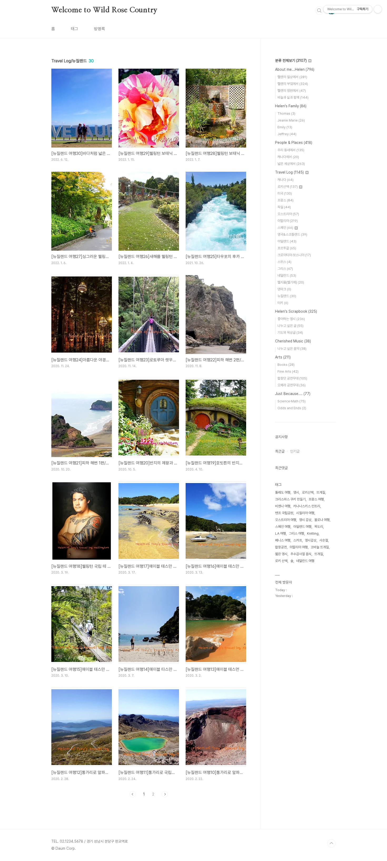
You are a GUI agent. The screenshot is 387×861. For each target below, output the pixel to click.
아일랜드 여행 (302, 527)
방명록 (99, 28)
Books (286, 365)
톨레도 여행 (282, 492)
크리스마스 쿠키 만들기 (290, 499)
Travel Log (289, 172)
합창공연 (281, 547)
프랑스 (285, 200)
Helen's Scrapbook (296, 311)
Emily (284, 127)
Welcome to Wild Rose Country (104, 10)
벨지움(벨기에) (290, 282)
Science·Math (291, 401)
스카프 (297, 540)
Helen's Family (290, 106)
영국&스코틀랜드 (292, 234)
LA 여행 (280, 533)
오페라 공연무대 (291, 385)
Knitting (313, 533)
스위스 (284, 262)
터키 (282, 303)
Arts (283, 357)
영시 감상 (305, 520)
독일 (284, 207)
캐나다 (285, 180)
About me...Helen (294, 69)
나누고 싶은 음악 (291, 349)
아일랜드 (286, 241)
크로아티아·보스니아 (294, 255)
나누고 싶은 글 (290, 326)
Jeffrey (286, 134)
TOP (331, 843)
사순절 (323, 540)
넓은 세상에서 (291, 164)
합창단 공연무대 (292, 378)
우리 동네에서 (290, 150)
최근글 (280, 451)
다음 (165, 794)
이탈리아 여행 (299, 547)
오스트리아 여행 (285, 520)
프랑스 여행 (316, 499)
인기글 (295, 451)
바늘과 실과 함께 (293, 97)
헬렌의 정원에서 (291, 91)
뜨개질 (318, 554)
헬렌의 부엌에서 (292, 84)
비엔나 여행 (282, 506)
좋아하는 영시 (291, 319)
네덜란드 (286, 275)
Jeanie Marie (291, 120)
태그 (74, 28)
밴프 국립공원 (284, 513)
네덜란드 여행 (305, 561)
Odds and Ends (291, 408)
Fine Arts (288, 371)
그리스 (285, 269)
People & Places (293, 142)
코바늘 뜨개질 (320, 547)
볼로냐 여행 (322, 520)
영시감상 (310, 540)
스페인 (285, 228)
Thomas (286, 113)
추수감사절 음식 (300, 554)
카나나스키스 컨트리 (306, 506)
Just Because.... (292, 394)
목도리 (318, 527)
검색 (319, 10)
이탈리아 (287, 221)
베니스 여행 (282, 540)
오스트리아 (288, 214)
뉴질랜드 (286, 296)
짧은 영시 (281, 554)
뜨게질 (320, 492)
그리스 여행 (296, 533)
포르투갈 (286, 248)
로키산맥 (287, 187)
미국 (284, 193)
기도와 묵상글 (290, 333)
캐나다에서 (288, 157)
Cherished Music (293, 341)
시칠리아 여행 (305, 513)
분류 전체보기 (291, 60)
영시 (296, 492)
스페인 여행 (282, 527)
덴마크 (284, 289)
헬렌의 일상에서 (292, 77)
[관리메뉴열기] (378, 9)
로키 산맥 (281, 561)
